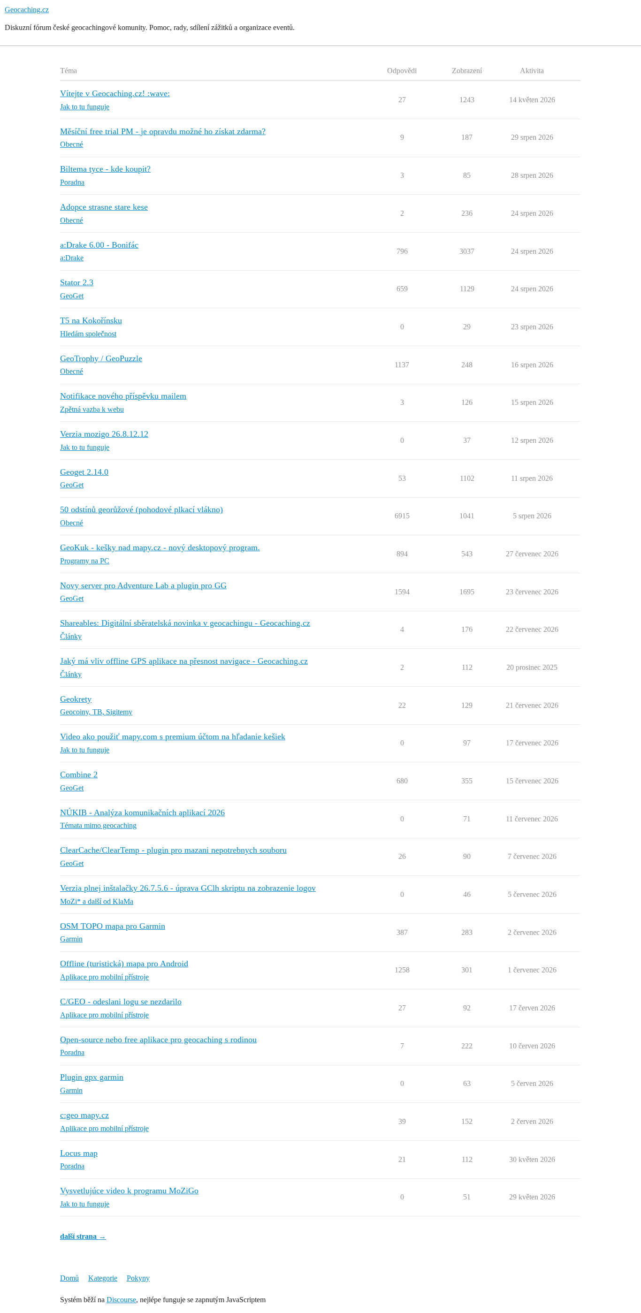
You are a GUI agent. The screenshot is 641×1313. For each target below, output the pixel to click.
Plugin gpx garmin (91, 1077)
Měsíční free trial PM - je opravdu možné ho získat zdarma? (163, 131)
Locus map (79, 1153)
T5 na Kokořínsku (91, 320)
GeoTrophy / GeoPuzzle (101, 358)
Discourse (121, 1300)
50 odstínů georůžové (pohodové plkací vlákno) (141, 509)
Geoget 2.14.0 (84, 472)
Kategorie (102, 1278)
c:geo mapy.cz (84, 1115)
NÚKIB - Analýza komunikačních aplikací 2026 (142, 812)
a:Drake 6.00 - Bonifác (99, 245)
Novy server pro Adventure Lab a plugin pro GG (143, 585)
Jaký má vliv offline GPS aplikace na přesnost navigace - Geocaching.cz (184, 661)
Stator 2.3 (76, 282)
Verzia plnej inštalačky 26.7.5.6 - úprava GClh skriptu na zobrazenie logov (188, 888)
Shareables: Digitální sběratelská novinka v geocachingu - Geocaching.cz (185, 623)
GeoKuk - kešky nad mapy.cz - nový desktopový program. (160, 547)
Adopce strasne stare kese (104, 207)
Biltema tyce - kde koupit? (105, 169)
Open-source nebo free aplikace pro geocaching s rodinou (158, 1039)
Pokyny (138, 1278)
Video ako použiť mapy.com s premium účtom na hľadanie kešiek (172, 736)
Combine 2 (79, 774)
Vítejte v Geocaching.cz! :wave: (115, 93)
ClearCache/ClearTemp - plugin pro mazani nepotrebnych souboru (173, 850)
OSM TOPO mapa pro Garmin (112, 926)
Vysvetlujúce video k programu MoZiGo (129, 1190)
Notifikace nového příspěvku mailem (123, 396)
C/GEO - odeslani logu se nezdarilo (121, 1001)
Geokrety (76, 699)
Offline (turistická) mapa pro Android (124, 963)
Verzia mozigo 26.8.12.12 (104, 434)
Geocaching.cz (27, 10)
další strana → (83, 1236)
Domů (69, 1278)
